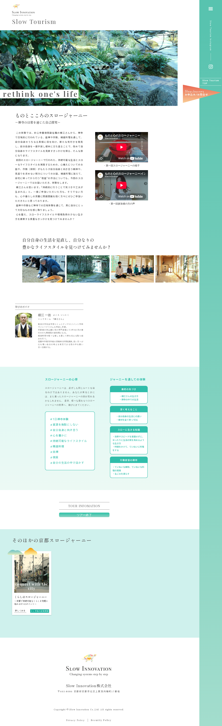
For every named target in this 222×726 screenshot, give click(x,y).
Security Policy (101, 720)
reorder (210, 8)
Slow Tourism (34, 21)
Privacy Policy (75, 720)
